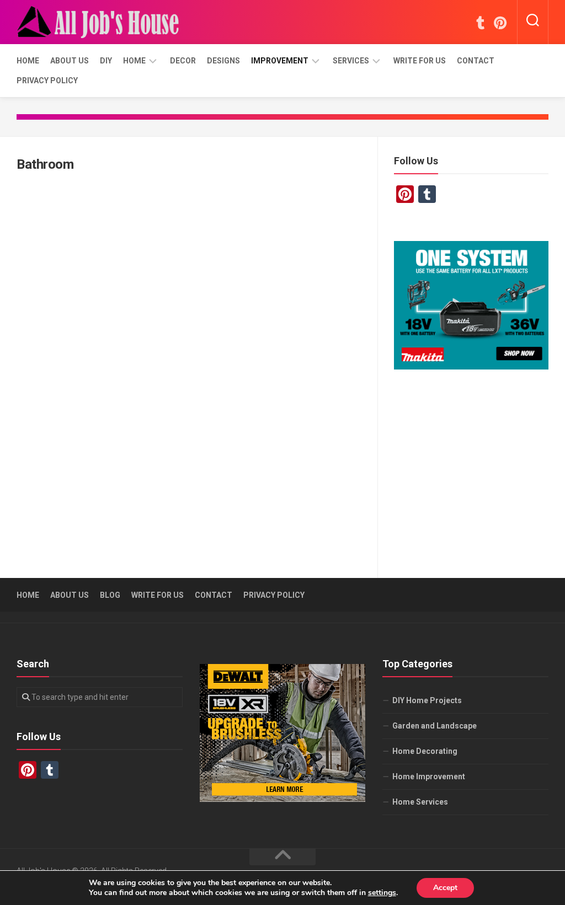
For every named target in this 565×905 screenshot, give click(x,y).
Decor (183, 60)
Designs (223, 60)
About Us (69, 60)
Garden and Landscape (434, 725)
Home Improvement (428, 776)
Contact (475, 60)
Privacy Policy (47, 80)
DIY (106, 60)
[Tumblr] (480, 22)
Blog (110, 595)
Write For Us (419, 60)
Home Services (420, 801)
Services (351, 60)
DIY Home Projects (427, 700)
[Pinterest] (500, 22)
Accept (445, 887)
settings (382, 893)
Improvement (279, 60)
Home (28, 60)
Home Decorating (424, 751)
